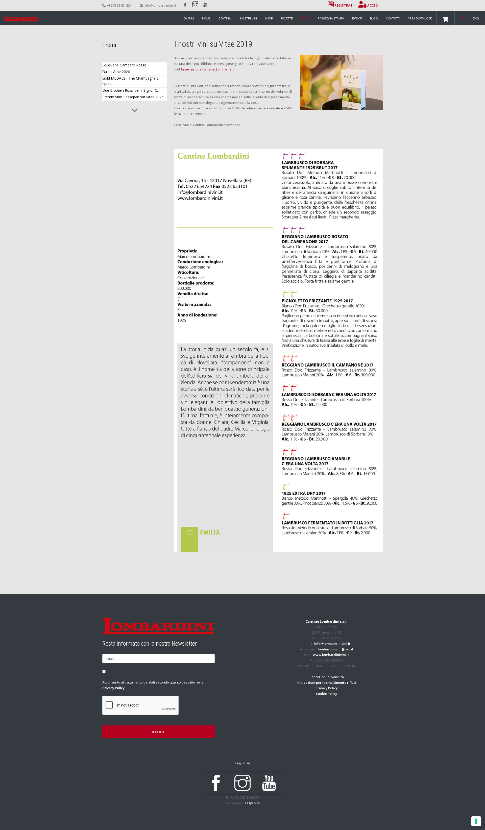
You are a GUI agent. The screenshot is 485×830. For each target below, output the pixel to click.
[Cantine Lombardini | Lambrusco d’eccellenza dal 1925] (21, 18)
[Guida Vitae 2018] (278, 350)
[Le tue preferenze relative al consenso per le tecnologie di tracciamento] (476, 821)
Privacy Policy (113, 688)
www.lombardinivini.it (331, 654)
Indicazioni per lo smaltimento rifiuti (326, 682)
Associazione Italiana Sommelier (207, 69)
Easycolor (252, 803)
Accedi (373, 5)
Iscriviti (158, 732)
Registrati (344, 5)
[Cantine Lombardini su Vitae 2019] (341, 82)
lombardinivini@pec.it (335, 649)
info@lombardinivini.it (160, 5)
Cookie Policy (326, 693)
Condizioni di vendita (326, 677)
